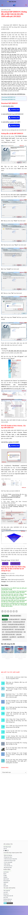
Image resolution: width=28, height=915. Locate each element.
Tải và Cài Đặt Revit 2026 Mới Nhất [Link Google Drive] (16, 748)
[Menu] (2, 5)
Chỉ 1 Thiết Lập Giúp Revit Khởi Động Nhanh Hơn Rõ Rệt (16, 708)
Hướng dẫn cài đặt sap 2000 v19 (16, 624)
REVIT (5, 873)
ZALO (5, 563)
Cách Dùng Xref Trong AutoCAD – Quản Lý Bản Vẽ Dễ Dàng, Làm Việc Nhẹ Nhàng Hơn (16, 721)
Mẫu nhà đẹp (7, 864)
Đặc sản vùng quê (8, 855)
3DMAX (5, 877)
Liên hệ (5, 848)
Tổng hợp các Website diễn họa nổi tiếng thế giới (16, 683)
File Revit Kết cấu (7, 901)
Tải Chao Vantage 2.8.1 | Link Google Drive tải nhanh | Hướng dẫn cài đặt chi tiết (16, 702)
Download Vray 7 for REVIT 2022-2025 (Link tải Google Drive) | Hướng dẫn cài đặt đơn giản (16, 695)
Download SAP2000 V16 (8, 99)
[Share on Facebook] (5, 611)
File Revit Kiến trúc (8, 899)
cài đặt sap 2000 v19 (14, 619)
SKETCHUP (6, 879)
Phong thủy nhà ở (8, 857)
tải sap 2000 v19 (7, 639)
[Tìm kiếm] (26, 5)
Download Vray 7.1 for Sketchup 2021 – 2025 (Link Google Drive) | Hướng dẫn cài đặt (16, 689)
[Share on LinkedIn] (16, 611)
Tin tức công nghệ (8, 862)
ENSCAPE (6, 886)
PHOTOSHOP (7, 880)
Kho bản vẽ (6, 894)
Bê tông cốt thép (8, 867)
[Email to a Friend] (11, 611)
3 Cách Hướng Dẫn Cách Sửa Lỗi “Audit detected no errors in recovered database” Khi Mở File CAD (16, 737)
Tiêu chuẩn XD (7, 890)
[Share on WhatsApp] (2, 611)
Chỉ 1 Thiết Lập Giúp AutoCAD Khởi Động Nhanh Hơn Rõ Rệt (16, 726)
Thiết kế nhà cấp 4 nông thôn (10, 858)
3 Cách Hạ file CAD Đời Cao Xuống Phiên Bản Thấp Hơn (16, 731)
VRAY (5, 884)
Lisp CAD (6, 892)
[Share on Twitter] (8, 611)
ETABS (5, 875)
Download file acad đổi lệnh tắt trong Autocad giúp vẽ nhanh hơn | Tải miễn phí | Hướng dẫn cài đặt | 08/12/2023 (14, 605)
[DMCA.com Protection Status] (8, 903)
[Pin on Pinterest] (13, 611)
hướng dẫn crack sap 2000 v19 (10, 627)
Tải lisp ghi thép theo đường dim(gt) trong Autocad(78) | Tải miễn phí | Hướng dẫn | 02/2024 (16, 761)
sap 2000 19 (13, 637)
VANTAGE (6, 882)
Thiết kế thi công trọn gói (9, 860)
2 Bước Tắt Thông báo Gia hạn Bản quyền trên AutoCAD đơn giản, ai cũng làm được (16, 714)
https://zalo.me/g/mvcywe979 (16, 579)
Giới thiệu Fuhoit (7, 846)
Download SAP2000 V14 (8, 97)
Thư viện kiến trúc (8, 865)
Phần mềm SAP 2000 (6, 9)
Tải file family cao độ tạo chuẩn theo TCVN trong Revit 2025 (16, 677)
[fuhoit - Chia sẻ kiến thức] (14, 5)
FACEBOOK (15, 563)
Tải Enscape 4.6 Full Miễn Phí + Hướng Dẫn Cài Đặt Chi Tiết (16, 743)
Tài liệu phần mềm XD (8, 895)
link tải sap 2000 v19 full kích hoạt (14, 632)
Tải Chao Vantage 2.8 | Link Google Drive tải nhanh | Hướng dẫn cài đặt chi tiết (16, 754)
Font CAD (6, 897)
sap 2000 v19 (21, 637)
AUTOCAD (6, 872)
